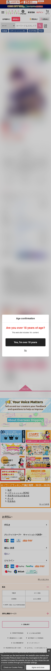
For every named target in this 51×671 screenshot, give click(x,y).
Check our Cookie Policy (13, 667)
